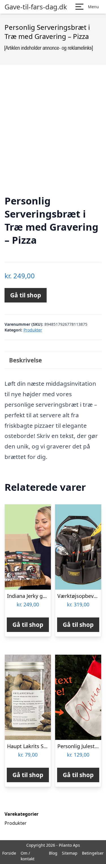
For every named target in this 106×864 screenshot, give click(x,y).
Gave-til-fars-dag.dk (36, 6)
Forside (9, 853)
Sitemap (69, 853)
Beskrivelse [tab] (25, 360)
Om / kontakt (27, 855)
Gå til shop (25, 295)
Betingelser (93, 853)
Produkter (32, 330)
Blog (53, 853)
